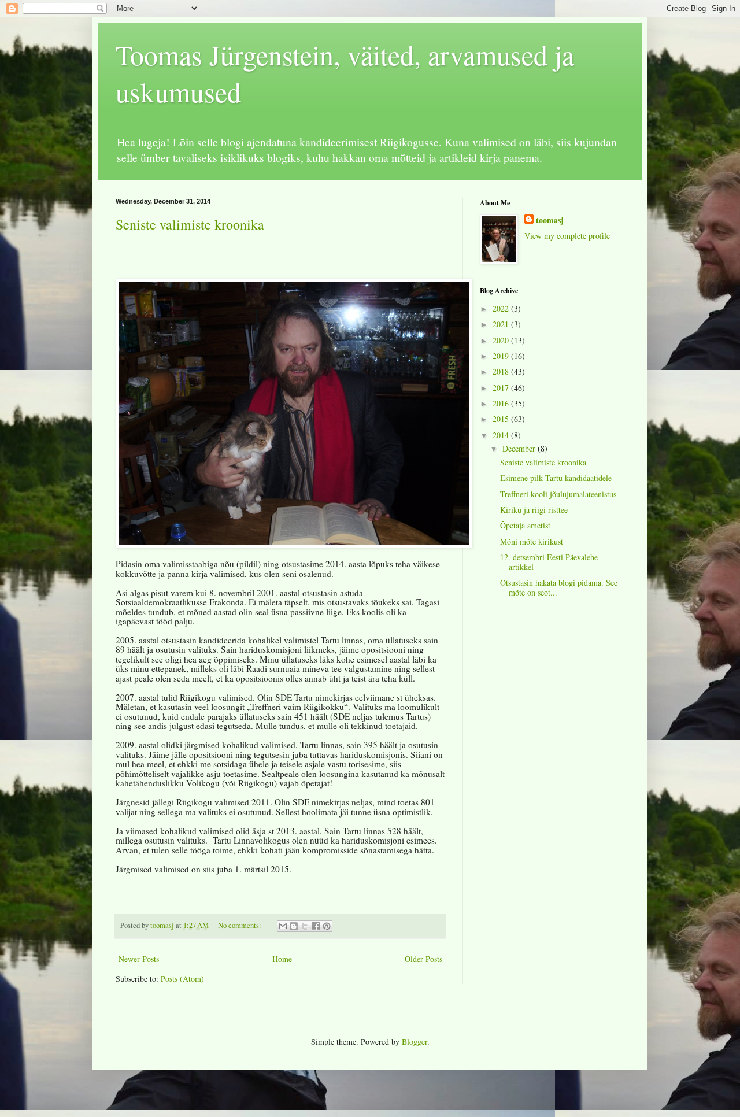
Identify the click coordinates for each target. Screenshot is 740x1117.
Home (282, 958)
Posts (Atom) (182, 978)
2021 (502, 324)
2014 (502, 435)
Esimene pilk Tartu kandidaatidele (556, 477)
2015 (502, 418)
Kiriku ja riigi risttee (534, 509)
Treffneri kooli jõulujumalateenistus (558, 494)
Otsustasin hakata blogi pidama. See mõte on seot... (558, 587)
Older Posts (423, 958)
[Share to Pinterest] (326, 926)
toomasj (550, 220)
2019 (502, 355)
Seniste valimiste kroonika (190, 224)
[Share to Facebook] (315, 926)
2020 (502, 340)
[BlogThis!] (293, 926)
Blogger (414, 1041)
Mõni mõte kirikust (531, 541)
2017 (502, 387)
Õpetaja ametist (525, 525)
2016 (502, 403)
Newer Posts (139, 958)
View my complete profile (567, 235)
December (520, 448)
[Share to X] (304, 926)
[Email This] (282, 926)
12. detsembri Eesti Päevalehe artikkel (549, 562)
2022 (502, 308)
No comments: (240, 925)
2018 (502, 371)
